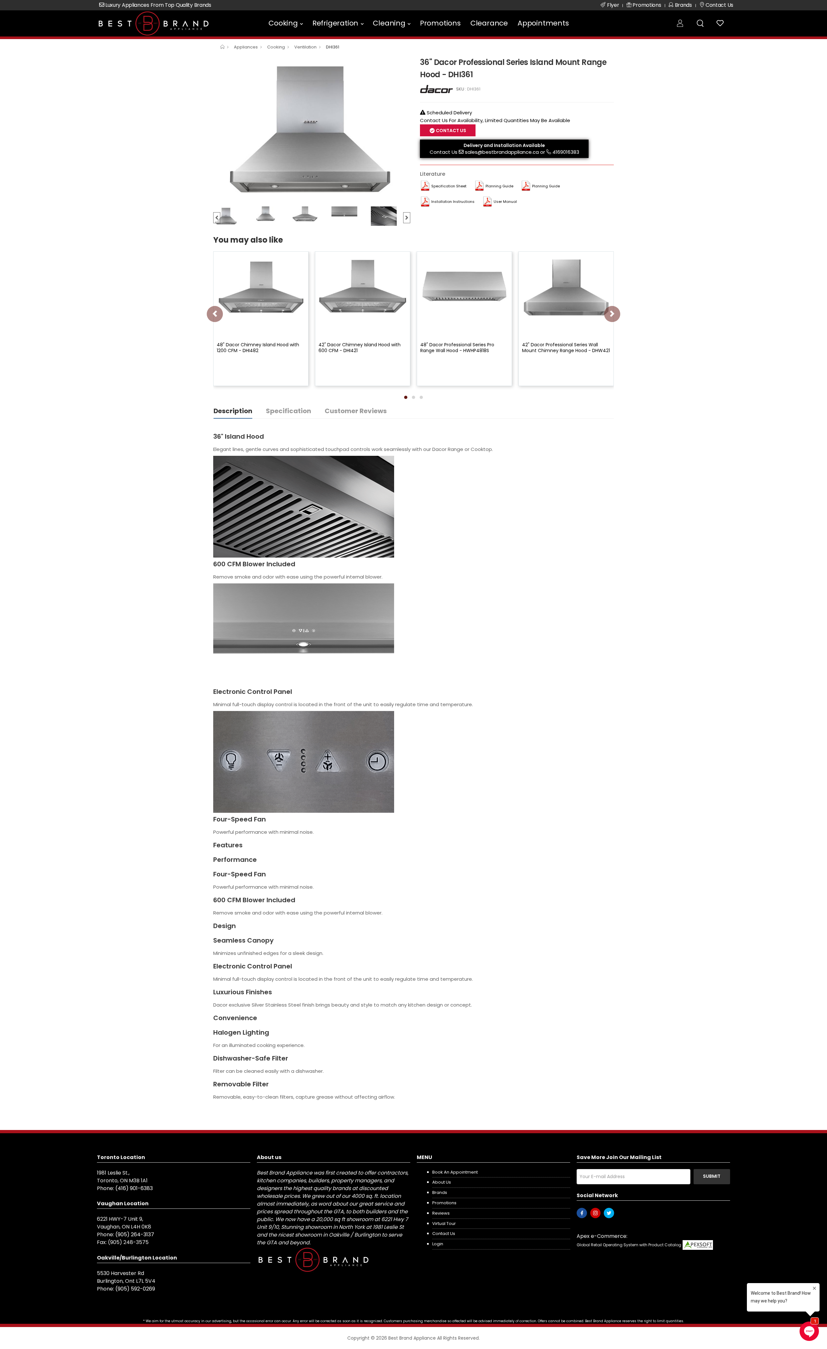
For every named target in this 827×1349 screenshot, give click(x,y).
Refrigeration (335, 23)
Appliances (246, 47)
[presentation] (215, 314)
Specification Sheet (448, 186)
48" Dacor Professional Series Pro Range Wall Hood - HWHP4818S (457, 347)
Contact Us (443, 152)
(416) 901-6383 (134, 1188)
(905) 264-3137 (134, 1234)
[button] (406, 397)
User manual (505, 201)
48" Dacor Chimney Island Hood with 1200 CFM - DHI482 (258, 347)
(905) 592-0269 (135, 1288)
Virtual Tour (444, 1223)
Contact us (443, 1233)
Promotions (440, 23)
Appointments (543, 23)
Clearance (489, 23)
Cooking (283, 23)
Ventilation (305, 47)
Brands (439, 1192)
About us (441, 1182)
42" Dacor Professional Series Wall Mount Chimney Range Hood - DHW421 (566, 347)
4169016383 (565, 152)
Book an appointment (455, 1172)
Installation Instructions (453, 201)
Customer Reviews (356, 410)
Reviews (441, 1213)
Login (437, 1244)
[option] (311, 130)
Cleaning (389, 23)
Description (233, 410)
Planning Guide (499, 186)
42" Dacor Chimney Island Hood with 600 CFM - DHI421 (360, 347)
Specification (288, 410)
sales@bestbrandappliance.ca (502, 152)
